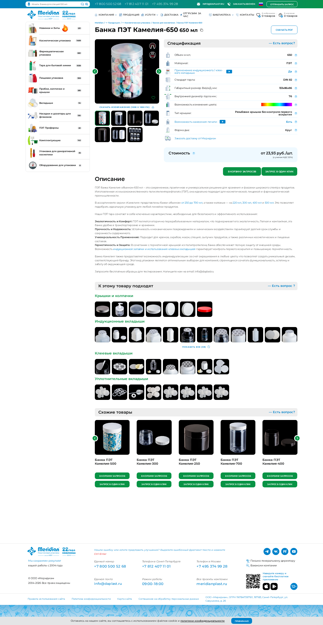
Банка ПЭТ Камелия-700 (231, 461)
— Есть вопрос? (282, 43)
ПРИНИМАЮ (242, 621)
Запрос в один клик (279, 171)
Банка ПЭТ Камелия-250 (189, 461)
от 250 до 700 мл (191, 202)
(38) (194, 347)
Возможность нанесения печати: (196, 122)
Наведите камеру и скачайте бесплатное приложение (275, 576)
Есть (289, 121)
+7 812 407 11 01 (136, 4)
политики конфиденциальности (202, 620)
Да (290, 71)
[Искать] (82, 4)
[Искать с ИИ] (86, 4)
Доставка (171, 14)
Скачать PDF (284, 30)
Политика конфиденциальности (91, 599)
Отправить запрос (282, 4)
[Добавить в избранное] (153, 98)
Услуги (150, 14)
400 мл (257, 202)
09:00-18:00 (152, 583)
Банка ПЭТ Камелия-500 (105, 461)
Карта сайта (124, 599)
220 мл (237, 202)
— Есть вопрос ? (281, 286)
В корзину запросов (242, 171)
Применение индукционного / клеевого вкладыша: (199, 71)
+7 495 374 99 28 (165, 4)
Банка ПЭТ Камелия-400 (273, 461)
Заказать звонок (244, 4)
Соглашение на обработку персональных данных (169, 599)
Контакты (247, 14)
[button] (95, 71)
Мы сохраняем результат (44, 560)
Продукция (131, 14)
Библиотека (222, 14)
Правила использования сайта (46, 599)
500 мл (269, 202)
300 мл (246, 202)
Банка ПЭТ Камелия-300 (147, 461)
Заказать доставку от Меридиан (195, 138)
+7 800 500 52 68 (108, 4)
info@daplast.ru (213, 4)
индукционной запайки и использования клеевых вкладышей (154, 249)
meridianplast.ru (211, 583)
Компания (106, 14)
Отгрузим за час (192, 14)
